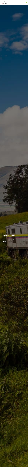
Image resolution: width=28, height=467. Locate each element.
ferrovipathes (10, 239)
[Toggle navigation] (26, 2)
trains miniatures (11, 240)
